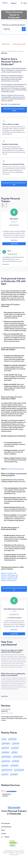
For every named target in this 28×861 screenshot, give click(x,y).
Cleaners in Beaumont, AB (9, 579)
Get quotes (14, 807)
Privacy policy (14, 854)
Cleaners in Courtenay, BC (9, 580)
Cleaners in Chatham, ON (8, 573)
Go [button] (24, 29)
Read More (4, 696)
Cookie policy (20, 853)
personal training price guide (15, 469)
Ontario (21, 51)
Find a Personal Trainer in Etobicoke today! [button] (14, 109)
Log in (25, 3)
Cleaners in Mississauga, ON (9, 575)
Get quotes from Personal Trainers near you (14, 183)
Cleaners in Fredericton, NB (9, 577)
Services (3, 51)
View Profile (14, 244)
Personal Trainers (12, 51)
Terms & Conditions (9, 853)
